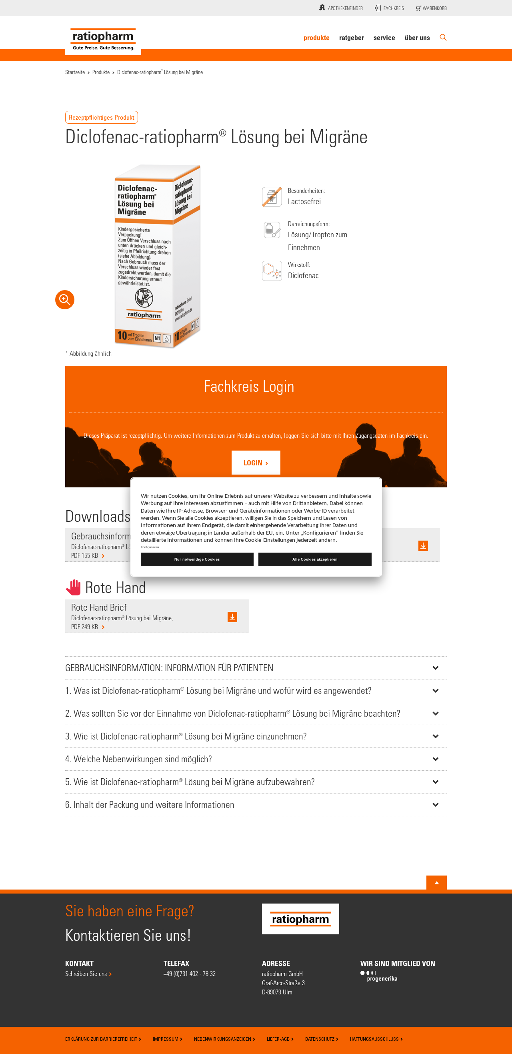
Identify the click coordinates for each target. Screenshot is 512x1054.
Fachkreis (394, 8)
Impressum (166, 1039)
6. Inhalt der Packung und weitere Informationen (149, 804)
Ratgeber (351, 37)
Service (384, 37)
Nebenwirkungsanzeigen (223, 1039)
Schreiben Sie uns (86, 973)
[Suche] (443, 37)
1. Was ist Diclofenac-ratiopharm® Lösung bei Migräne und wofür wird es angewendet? (218, 690)
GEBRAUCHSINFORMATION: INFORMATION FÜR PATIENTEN (169, 667)
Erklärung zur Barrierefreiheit (101, 1039)
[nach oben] (437, 883)
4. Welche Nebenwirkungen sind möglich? (138, 758)
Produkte (317, 37)
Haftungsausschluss (375, 1039)
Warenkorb (434, 8)
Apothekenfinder (345, 8)
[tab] (256, 667)
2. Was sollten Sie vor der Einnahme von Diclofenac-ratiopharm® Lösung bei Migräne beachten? (232, 713)
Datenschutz (320, 1039)
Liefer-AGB (279, 1039)
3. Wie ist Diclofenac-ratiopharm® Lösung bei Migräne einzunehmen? (186, 736)
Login (254, 462)
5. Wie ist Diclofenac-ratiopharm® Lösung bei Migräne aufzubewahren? (190, 781)
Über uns (417, 37)
